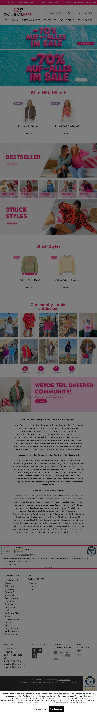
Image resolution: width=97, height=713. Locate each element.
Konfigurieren (39, 709)
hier (83, 703)
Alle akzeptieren (56, 709)
